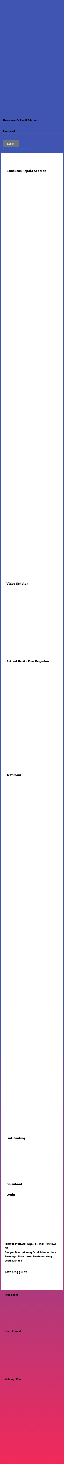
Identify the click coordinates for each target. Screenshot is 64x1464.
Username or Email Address (20, 120)
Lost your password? (15, 149)
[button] (8, 1254)
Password (9, 131)
